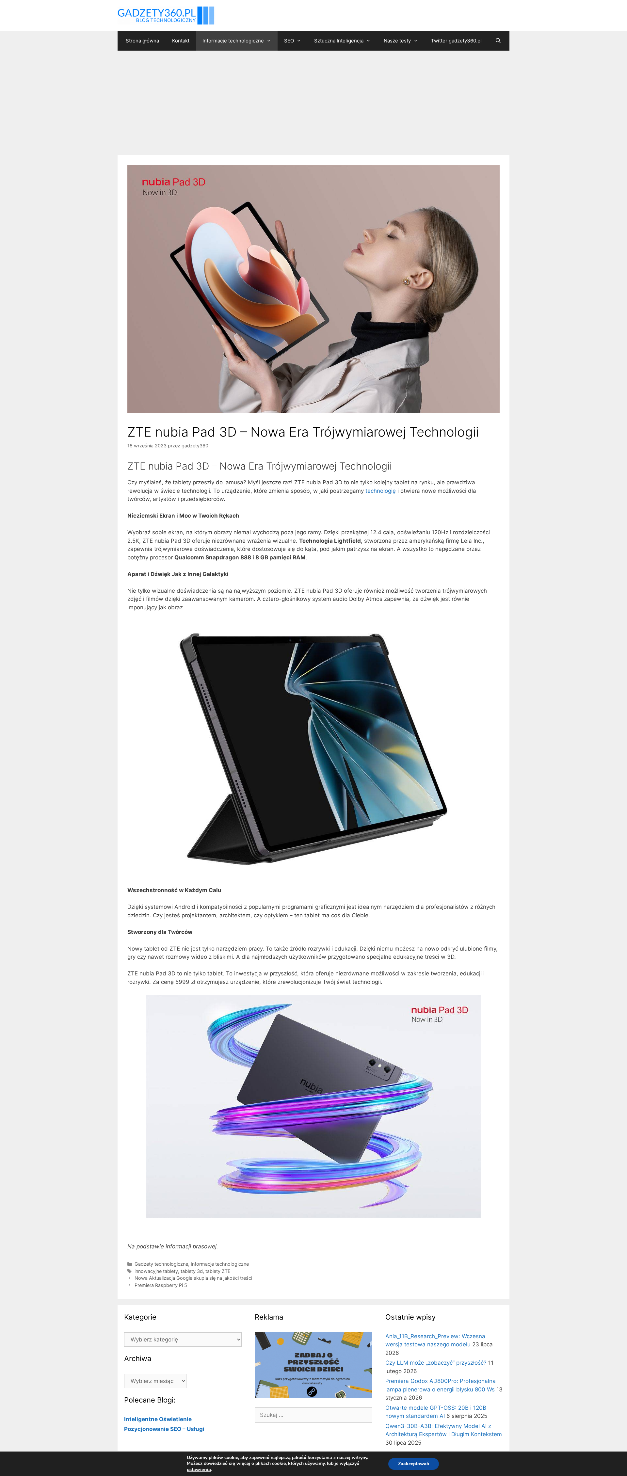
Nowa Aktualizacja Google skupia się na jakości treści (193, 1278)
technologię (380, 491)
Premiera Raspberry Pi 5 (161, 1285)
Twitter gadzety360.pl (456, 41)
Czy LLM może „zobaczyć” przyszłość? (436, 1362)
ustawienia (199, 1469)
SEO (289, 41)
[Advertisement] (313, 99)
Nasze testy (397, 41)
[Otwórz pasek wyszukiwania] (497, 41)
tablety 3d (192, 1271)
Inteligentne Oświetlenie (158, 1419)
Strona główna (142, 41)
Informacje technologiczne (233, 41)
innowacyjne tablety (156, 1271)
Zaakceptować (413, 1464)
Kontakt (180, 41)
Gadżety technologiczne (161, 1264)
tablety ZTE (218, 1271)
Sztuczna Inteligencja (338, 41)
